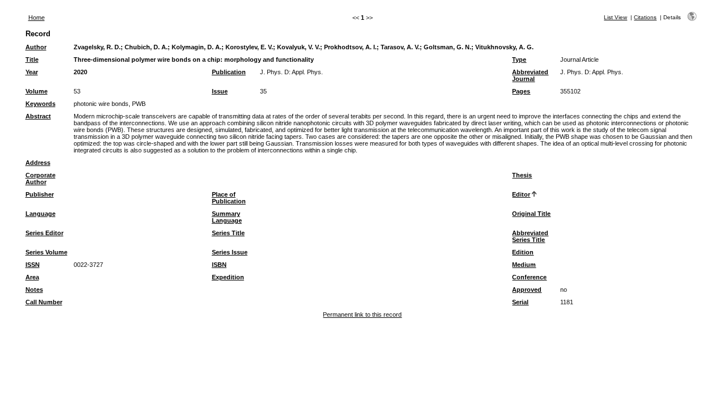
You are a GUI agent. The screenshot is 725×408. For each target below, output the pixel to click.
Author (35, 47)
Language (40, 213)
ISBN (219, 264)
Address (37, 162)
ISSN (32, 264)
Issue (220, 91)
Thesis (522, 175)
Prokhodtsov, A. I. (350, 47)
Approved (526, 289)
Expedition (228, 277)
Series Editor (44, 233)
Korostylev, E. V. (249, 47)
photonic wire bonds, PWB (110, 103)
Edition (523, 252)
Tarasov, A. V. (400, 47)
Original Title (531, 213)
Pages (521, 91)
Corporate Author (40, 178)
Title (32, 59)
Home (36, 17)
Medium (524, 264)
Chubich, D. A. (146, 47)
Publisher (39, 194)
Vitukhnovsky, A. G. (504, 47)
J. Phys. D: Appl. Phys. (291, 72)
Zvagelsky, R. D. (97, 47)
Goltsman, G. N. (447, 47)
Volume (36, 91)
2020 (80, 72)
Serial (520, 302)
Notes (34, 289)
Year (31, 72)
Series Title (228, 233)
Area (32, 277)
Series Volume (46, 252)
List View (615, 17)
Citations (645, 17)
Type (519, 59)
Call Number (43, 302)
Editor (521, 194)
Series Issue (230, 252)
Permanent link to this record (362, 314)
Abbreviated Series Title (530, 236)
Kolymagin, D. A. (196, 47)
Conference (529, 277)
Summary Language (227, 217)
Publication (229, 72)
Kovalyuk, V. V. (298, 47)
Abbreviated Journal (530, 75)
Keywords (40, 103)
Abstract (38, 116)
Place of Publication (229, 198)
